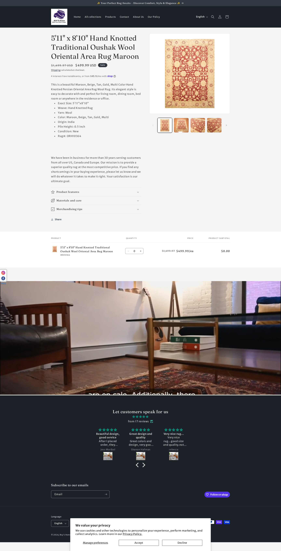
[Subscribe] (105, 494)
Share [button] (58, 219)
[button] (212, 16)
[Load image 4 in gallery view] (214, 125)
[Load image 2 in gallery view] (181, 125)
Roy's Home (66, 535)
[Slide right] (226, 125)
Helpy (3, 283)
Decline (182, 542)
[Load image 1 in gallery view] (164, 125)
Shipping (55, 70)
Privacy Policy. (132, 534)
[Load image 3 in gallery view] (197, 125)
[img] (140, 416)
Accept (138, 542)
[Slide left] (153, 125)
